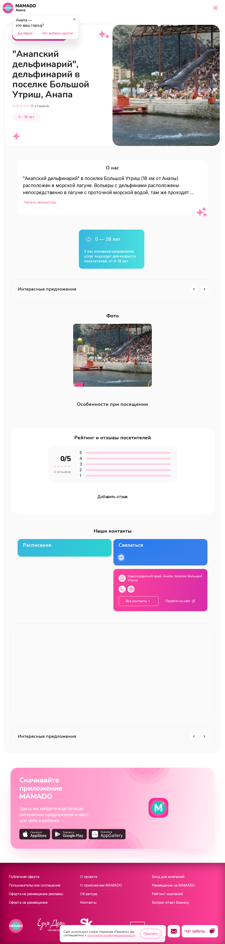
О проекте (88, 876)
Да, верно (25, 33)
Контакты (88, 902)
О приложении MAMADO (101, 885)
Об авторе (88, 894)
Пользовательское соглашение (34, 885)
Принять (150, 933)
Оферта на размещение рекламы (36, 894)
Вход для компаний (168, 876)
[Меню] (215, 8)
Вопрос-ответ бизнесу (170, 902)
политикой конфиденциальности (111, 935)
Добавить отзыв (112, 497)
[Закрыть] (74, 19)
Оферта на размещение (28, 902)
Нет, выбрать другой (57, 33)
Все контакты (136, 601)
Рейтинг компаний (167, 894)
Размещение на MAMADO (173, 885)
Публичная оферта (24, 876)
